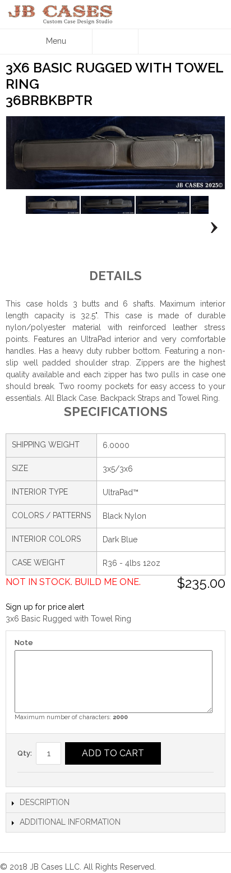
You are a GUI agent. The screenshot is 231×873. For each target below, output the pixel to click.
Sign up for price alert (45, 606)
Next (211, 228)
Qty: (24, 753)
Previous (20, 228)
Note (24, 642)
